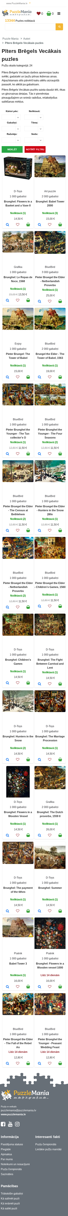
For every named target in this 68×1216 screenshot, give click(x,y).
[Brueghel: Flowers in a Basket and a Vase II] (7, 225)
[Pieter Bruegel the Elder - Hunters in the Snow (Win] (39, 531)
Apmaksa (6, 1154)
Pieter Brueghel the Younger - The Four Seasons (50, 433)
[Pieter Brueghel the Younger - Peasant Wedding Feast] (39, 1064)
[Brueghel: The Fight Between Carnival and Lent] (39, 684)
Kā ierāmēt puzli (10, 1203)
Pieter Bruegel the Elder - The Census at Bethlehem (18, 510)
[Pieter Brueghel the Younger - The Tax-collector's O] (7, 454)
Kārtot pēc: (12, 111)
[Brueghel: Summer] (39, 911)
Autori (26, 38)
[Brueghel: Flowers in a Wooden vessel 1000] (39, 987)
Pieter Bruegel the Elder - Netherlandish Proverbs (50, 281)
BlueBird (50, 267)
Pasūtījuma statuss (12, 1144)
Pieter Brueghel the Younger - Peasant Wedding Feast (50, 1043)
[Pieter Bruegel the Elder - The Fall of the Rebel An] (7, 1064)
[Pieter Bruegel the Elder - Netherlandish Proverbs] (39, 302)
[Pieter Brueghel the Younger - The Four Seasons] (39, 454)
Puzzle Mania (10, 38)
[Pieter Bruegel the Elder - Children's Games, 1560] (39, 606)
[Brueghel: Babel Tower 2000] (39, 225)
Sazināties (7, 1174)
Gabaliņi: (12, 122)
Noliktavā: (34, 111)
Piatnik (18, 953)
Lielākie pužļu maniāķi (48, 1149)
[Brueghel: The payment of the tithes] (7, 911)
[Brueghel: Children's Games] (7, 683)
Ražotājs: (12, 134)
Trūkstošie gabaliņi (12, 1193)
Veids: (34, 134)
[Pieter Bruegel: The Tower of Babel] (7, 377)
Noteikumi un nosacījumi (15, 1164)
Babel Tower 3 (18, 963)
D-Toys (18, 191)
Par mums (7, 1159)
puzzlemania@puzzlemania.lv (18, 1110)
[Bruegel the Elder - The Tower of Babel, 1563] (39, 377)
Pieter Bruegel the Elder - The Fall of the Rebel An (18, 1043)
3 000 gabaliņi (50, 272)
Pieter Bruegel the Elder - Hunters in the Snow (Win (50, 510)
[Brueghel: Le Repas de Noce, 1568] (7, 301)
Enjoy (18, 343)
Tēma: (34, 122)
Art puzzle (50, 191)
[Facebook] (3, 1125)
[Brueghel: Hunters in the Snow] (7, 760)
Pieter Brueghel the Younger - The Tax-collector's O (18, 433)
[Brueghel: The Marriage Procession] (39, 760)
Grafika (18, 267)
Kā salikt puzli (9, 1208)
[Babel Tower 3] (7, 987)
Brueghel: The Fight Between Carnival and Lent (50, 663)
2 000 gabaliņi (50, 196)
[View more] (18, 179)
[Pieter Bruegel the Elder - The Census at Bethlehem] (7, 531)
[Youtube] (10, 1125)
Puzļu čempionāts (11, 1169)
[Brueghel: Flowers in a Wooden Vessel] (7, 835)
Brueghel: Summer (50, 887)
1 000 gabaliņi (18, 196)
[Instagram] (17, 1125)
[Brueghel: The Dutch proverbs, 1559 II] (39, 835)
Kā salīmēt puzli (10, 1198)
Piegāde (6, 1149)
